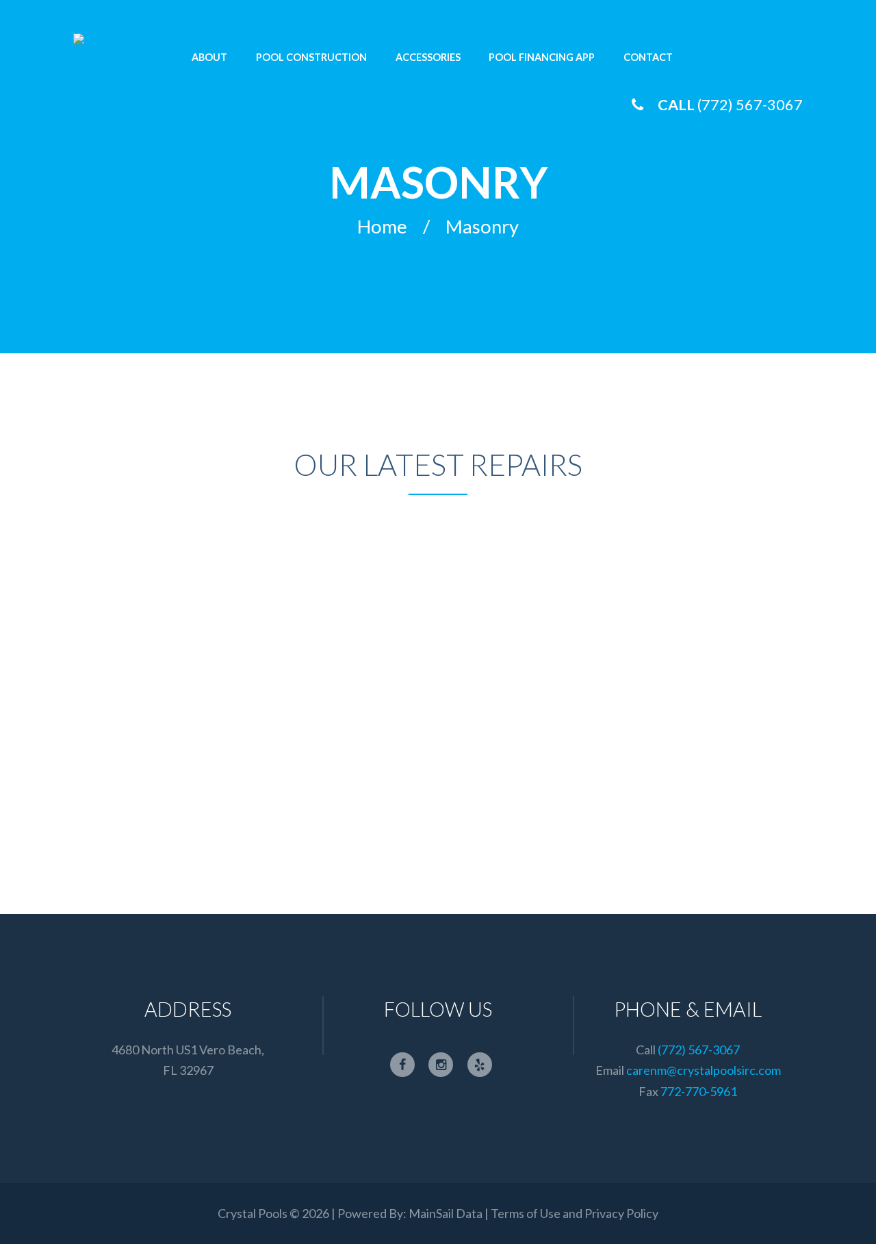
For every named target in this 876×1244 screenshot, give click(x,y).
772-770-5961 (698, 1091)
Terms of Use (526, 1213)
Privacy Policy (621, 1213)
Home (382, 227)
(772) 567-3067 (750, 105)
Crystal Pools (252, 1213)
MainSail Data (445, 1213)
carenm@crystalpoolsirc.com (703, 1070)
